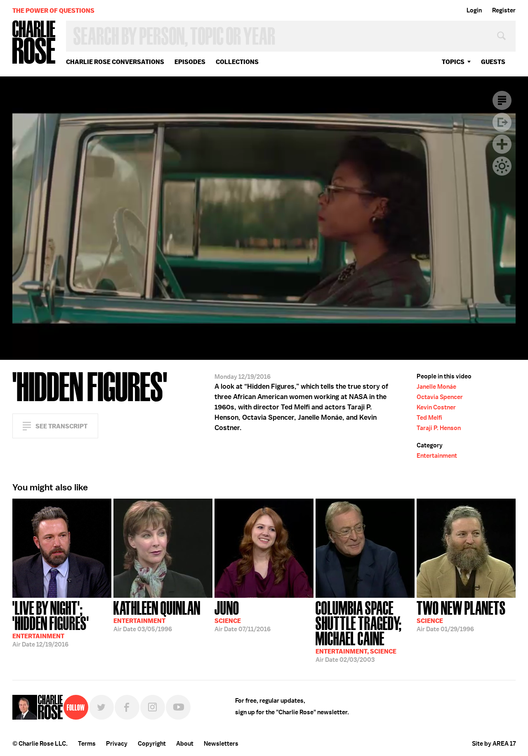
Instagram (152, 707)
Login (474, 10)
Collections (237, 62)
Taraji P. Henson (439, 428)
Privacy (116, 743)
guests (493, 62)
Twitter (101, 707)
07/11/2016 (242, 615)
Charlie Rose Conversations (115, 62)
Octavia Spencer (440, 397)
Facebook (127, 707)
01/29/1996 (461, 615)
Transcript (502, 100)
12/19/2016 (50, 623)
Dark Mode (502, 166)
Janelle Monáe (436, 387)
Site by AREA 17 (494, 743)
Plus (502, 144)
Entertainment (437, 456)
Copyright (152, 743)
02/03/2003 (359, 631)
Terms (87, 743)
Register (504, 10)
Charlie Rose (34, 42)
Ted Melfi (429, 418)
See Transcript (61, 426)
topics (453, 62)
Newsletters (221, 743)
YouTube (178, 707)
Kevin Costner (436, 407)
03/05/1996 (156, 615)
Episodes (189, 62)
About (184, 743)
